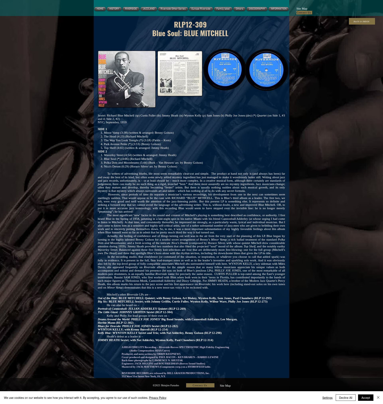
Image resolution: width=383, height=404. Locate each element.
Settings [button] (327, 398)
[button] (302, 8)
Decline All (345, 398)
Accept (365, 398)
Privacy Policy (157, 398)
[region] (126, 79)
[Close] (378, 397)
